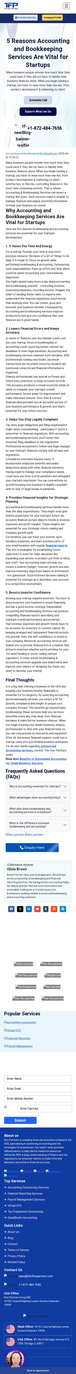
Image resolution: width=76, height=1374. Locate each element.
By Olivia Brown (48, 153)
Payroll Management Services (26, 1199)
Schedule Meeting (26, 17)
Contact (13, 1244)
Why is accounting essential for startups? (35, 786)
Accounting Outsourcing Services (28, 1187)
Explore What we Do (38, 111)
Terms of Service (18, 1250)
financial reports (57, 545)
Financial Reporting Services (25, 1193)
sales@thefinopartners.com (36, 1276)
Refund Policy (16, 1262)
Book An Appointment (38, 1370)
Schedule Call (38, 100)
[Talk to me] (15, 1359)
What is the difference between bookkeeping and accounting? (29, 824)
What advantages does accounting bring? (35, 797)
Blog (10, 1238)
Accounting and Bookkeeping (22, 153)
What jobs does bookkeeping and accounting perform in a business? (30, 810)
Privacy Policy (16, 1256)
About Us (13, 1232)
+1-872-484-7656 (44, 128)
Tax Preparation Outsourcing (25, 1211)
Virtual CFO (15, 1205)
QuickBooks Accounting (22, 1217)
